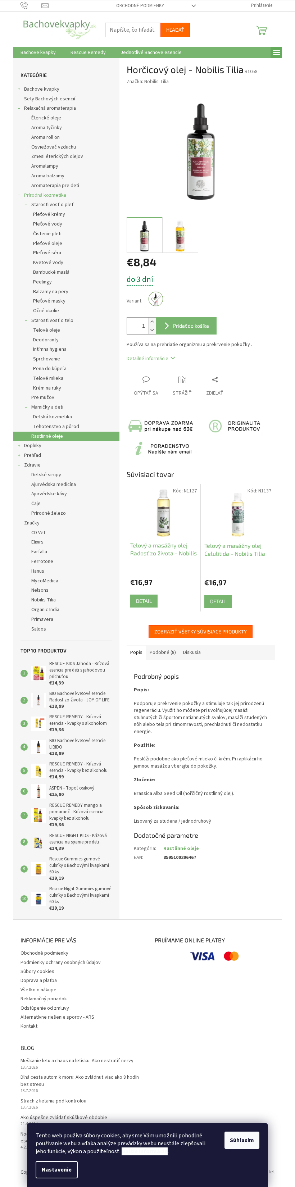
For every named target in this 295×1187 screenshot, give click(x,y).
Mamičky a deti (47, 407)
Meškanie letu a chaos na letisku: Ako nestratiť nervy (77, 1061)
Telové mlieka (48, 378)
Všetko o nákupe (38, 989)
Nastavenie (57, 1170)
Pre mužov (42, 397)
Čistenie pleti (47, 233)
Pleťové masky (49, 301)
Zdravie (32, 465)
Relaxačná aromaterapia (50, 108)
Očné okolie (46, 310)
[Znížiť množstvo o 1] (152, 330)
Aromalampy (44, 166)
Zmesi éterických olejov (57, 156)
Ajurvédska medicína (53, 484)
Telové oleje (46, 330)
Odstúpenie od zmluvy (45, 1008)
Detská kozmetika (52, 416)
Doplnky (32, 445)
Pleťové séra (47, 252)
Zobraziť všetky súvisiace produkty (200, 631)
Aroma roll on (45, 137)
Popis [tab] (136, 652)
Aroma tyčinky (46, 127)
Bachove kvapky (41, 89)
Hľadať (175, 30)
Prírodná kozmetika (45, 195)
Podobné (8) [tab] (163, 652)
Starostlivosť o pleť (52, 204)
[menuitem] (38, 52)
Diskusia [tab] (192, 652)
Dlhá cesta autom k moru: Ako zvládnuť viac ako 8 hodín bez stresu (80, 1081)
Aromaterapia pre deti (55, 185)
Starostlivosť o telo (52, 320)
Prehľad (32, 455)
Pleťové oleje (47, 243)
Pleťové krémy (49, 214)
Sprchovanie (46, 359)
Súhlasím (242, 1140)
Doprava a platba (39, 980)
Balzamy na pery (50, 291)
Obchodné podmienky (140, 6)
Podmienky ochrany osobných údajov (61, 962)
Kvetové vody (48, 262)
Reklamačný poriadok (44, 998)
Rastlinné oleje (47, 436)
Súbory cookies (37, 971)
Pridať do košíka (191, 326)
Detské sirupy (46, 474)
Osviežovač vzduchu (53, 147)
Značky (32, 523)
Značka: (148, 81)
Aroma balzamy (47, 175)
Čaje (36, 503)
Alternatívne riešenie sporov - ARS (57, 1017)
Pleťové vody (47, 224)
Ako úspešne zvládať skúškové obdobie (64, 1117)
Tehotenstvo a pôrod (56, 426)
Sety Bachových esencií (49, 99)
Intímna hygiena (50, 349)
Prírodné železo (48, 513)
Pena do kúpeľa (50, 368)
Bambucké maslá (51, 272)
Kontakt (29, 1026)
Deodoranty (46, 340)
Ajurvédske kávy (49, 493)
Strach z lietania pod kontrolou (53, 1101)
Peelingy (42, 282)
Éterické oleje (46, 118)
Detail (144, 601)
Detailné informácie (147, 358)
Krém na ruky (47, 388)
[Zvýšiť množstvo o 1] (152, 322)
